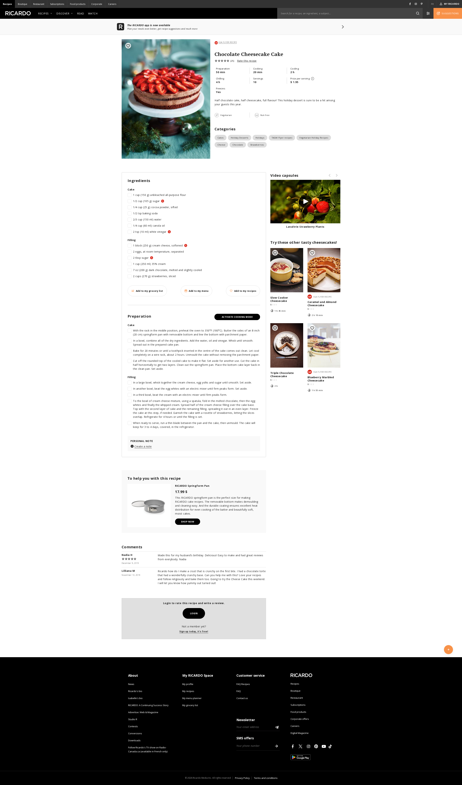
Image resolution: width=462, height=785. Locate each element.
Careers (112, 4)
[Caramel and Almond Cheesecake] (324, 270)
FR (432, 4)
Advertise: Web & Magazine (143, 712)
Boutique (22, 4)
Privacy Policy (242, 778)
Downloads (134, 740)
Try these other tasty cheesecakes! (303, 242)
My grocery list (190, 705)
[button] (417, 13)
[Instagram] (309, 746)
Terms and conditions (266, 778)
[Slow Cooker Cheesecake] (286, 270)
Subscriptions (57, 4)
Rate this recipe (247, 60)
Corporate (96, 4)
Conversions (135, 733)
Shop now (187, 521)
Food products (77, 4)
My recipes (188, 691)
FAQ (238, 691)
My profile (187, 684)
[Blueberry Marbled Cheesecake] (324, 345)
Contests (133, 726)
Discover (62, 13)
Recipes (7, 4)
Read (80, 13)
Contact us (242, 698)
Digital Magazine (300, 733)
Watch (93, 13)
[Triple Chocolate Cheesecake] (286, 345)
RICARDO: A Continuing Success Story (148, 705)
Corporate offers (300, 719)
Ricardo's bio (135, 691)
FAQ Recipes (243, 684)
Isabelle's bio (135, 698)
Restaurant (38, 4)
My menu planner (192, 698)
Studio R (132, 719)
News (131, 684)
